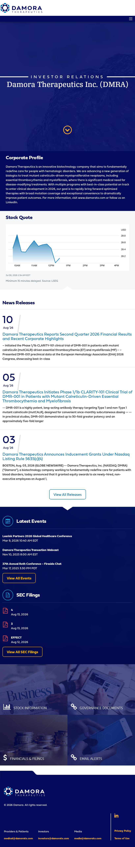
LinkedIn (11, 202)
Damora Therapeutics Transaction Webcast (30, 550)
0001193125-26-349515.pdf (4, 624)
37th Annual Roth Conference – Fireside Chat (31, 563)
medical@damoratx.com (18, 838)
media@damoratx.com (87, 838)
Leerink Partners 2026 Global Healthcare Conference (37, 536)
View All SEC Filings (22, 652)
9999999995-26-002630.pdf (4, 638)
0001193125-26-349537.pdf (4, 610)
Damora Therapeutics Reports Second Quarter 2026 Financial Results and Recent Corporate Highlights (67, 336)
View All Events (19, 578)
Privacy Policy (122, 831)
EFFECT (16, 637)
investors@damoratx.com (53, 838)
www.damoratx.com (91, 197)
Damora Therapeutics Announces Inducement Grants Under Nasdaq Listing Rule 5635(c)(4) (66, 456)
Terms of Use (121, 838)
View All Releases (68, 494)
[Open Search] (130, 18)
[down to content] (67, 130)
